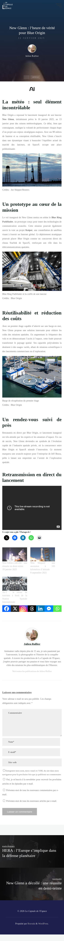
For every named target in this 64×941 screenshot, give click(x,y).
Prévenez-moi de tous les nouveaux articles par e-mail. (31, 801)
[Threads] (32, 608)
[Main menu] (59, 5)
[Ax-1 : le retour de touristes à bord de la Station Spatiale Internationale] (14, 584)
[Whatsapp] (57, 608)
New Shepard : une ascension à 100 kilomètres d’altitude (42, 566)
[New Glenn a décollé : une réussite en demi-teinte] (14, 554)
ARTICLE (35, 77)
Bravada (31, 923)
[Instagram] (23, 608)
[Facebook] (6, 608)
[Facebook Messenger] (49, 608)
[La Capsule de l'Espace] (7, 5)
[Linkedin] (40, 608)
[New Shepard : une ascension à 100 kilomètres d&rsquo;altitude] (42, 554)
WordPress (43, 923)
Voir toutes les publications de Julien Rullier (32, 671)
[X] (15, 608)
